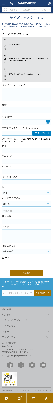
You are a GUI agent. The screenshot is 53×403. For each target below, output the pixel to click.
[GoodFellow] (26, 3)
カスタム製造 (9, 326)
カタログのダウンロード (14, 320)
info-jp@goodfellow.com (20, 356)
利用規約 (26, 390)
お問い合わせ (9, 342)
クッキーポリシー (44, 390)
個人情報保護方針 (8, 390)
